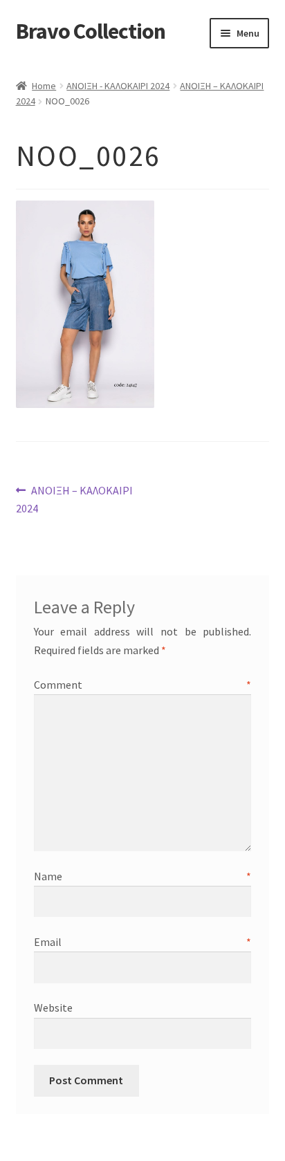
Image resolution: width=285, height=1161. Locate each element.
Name (143, 876)
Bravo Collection (90, 31)
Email (143, 942)
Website (53, 1007)
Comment (143, 684)
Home (44, 86)
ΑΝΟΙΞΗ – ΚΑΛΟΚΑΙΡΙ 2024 (75, 499)
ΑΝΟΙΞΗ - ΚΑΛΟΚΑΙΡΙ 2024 (117, 86)
